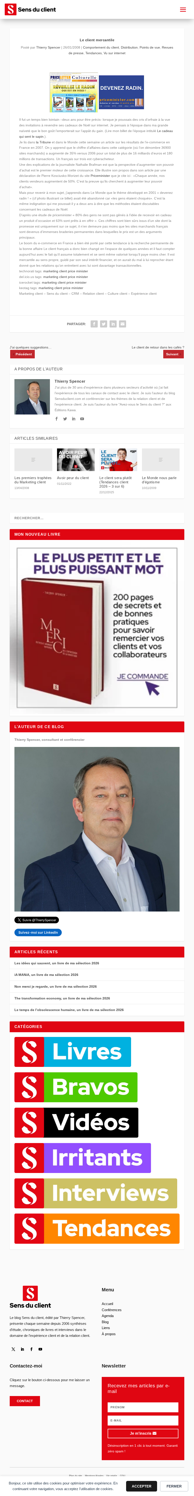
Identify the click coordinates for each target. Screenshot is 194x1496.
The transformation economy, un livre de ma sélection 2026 (62, 998)
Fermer (174, 1486)
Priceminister (100, 176)
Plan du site (75, 1475)
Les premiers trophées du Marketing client (33, 480)
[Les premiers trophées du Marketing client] (33, 459)
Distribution (129, 47)
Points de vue (150, 47)
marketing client (55, 271)
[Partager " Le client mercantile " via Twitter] (103, 324)
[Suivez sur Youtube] (40, 1349)
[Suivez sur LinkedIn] (22, 1349)
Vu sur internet (114, 53)
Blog (105, 1322)
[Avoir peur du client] (76, 459)
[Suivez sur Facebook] (31, 1349)
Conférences (112, 1310)
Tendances (93, 53)
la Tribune (43, 142)
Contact (25, 1401)
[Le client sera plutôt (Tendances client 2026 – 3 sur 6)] (118, 459)
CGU (122, 1475)
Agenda (108, 1316)
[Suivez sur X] (13, 1349)
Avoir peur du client (73, 478)
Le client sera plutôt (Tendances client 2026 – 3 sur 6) (115, 482)
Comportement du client (101, 47)
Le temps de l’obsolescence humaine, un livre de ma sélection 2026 (69, 1010)
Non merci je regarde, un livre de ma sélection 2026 (55, 986)
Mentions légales (94, 1475)
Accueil (107, 1304)
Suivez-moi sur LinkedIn (38, 932)
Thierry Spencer (48, 47)
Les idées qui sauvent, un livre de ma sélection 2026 (56, 963)
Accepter (141, 1486)
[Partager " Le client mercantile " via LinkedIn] (113, 324)
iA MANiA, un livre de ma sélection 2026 (46, 975)
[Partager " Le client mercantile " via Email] (122, 324)
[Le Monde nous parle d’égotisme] (161, 459)
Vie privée (111, 1475)
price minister (78, 271)
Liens (106, 1328)
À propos (109, 1334)
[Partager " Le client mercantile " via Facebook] (94, 324)
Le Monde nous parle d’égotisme (159, 480)
